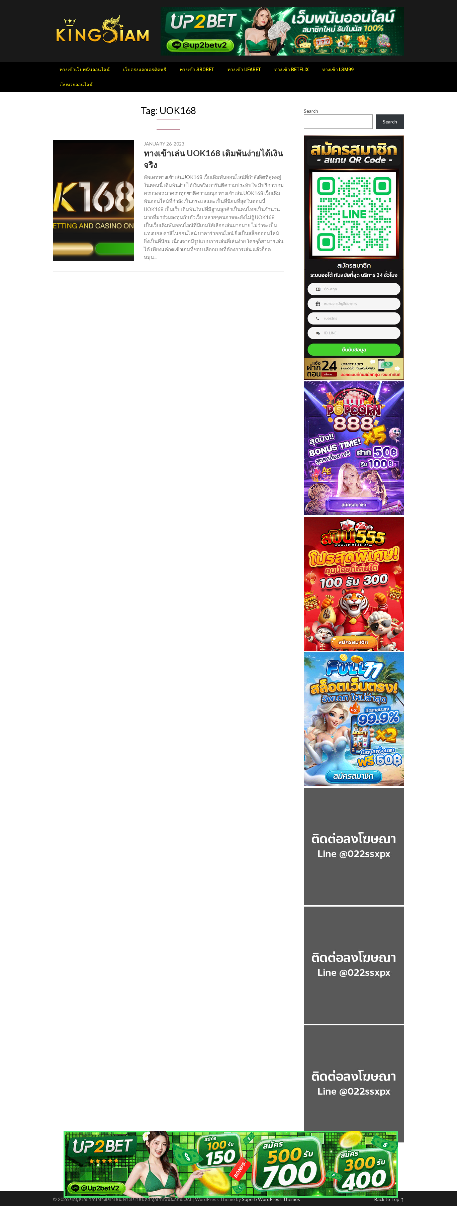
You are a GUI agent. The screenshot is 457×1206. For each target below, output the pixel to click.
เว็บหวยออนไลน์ (76, 84)
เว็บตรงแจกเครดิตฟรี (144, 69)
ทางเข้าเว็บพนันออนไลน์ (85, 69)
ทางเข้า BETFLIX (291, 69)
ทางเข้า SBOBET (197, 69)
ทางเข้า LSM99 (338, 69)
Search (311, 111)
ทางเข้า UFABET (244, 69)
